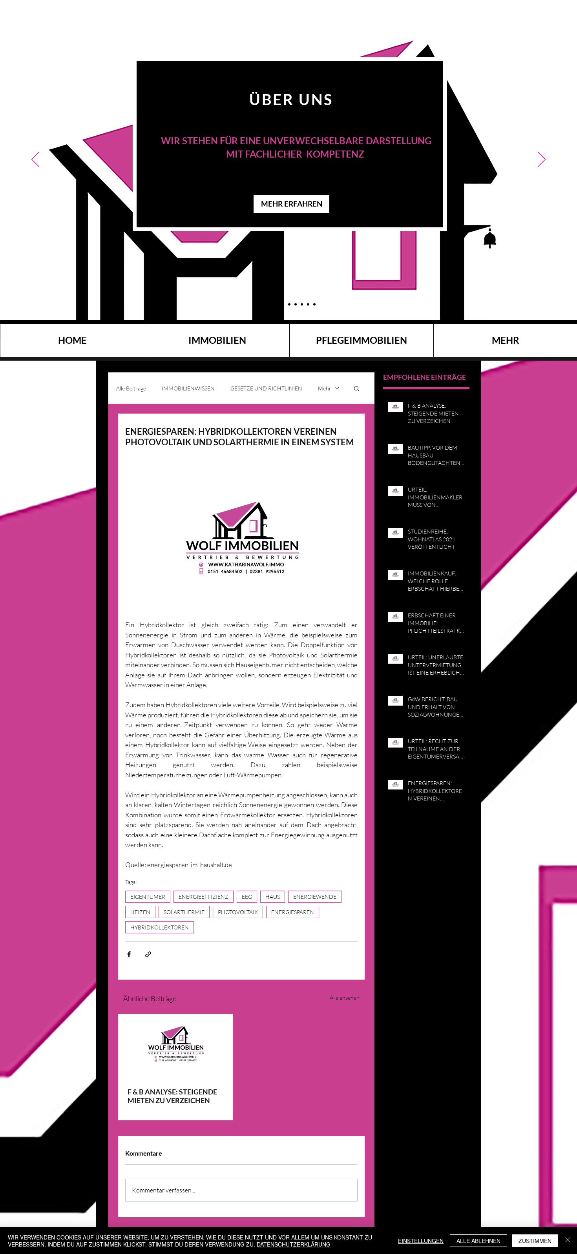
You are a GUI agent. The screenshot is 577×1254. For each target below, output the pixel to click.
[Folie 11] (263, 304)
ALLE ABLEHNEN (478, 1241)
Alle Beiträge (131, 388)
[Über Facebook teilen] (129, 954)
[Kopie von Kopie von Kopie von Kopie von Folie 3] (295, 304)
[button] (356, 388)
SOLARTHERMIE (184, 912)
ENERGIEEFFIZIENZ (203, 896)
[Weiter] (542, 160)
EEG (247, 896)
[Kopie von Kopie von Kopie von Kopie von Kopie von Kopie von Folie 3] (289, 304)
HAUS (272, 896)
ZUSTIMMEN (535, 1241)
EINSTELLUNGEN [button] (421, 1241)
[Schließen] (567, 1241)
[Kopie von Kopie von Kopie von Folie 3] (270, 304)
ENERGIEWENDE (314, 896)
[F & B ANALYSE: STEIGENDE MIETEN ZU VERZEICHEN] (175, 1046)
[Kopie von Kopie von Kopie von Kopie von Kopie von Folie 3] (277, 304)
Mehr (324, 388)
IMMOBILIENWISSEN (188, 388)
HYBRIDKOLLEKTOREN (159, 927)
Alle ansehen (345, 997)
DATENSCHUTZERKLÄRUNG (293, 1244)
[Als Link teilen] (148, 954)
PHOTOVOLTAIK (238, 912)
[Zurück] (35, 160)
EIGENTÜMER (147, 896)
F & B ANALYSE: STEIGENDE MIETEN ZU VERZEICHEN (172, 1096)
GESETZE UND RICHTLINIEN (266, 388)
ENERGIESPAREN (292, 912)
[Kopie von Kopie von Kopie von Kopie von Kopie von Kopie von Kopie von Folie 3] (308, 304)
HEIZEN (140, 912)
